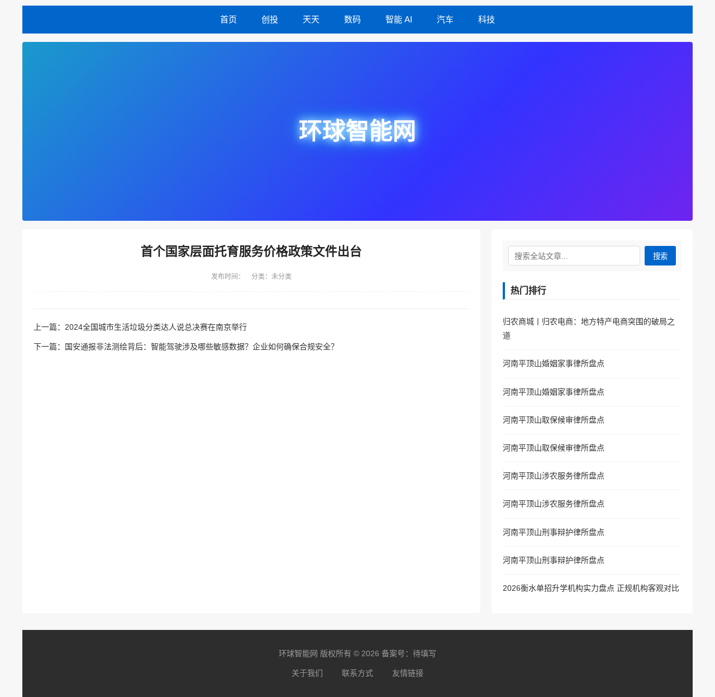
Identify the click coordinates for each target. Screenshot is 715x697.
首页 (228, 19)
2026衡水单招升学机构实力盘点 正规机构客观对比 (591, 588)
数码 (352, 19)
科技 (486, 19)
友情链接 (407, 672)
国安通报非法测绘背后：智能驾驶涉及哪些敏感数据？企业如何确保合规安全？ (202, 346)
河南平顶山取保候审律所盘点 (553, 419)
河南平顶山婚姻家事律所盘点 (553, 363)
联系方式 (357, 672)
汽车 (445, 19)
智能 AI (398, 19)
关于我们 (307, 672)
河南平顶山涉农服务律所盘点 (553, 475)
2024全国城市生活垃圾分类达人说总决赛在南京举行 (156, 327)
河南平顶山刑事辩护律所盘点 (553, 532)
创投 (269, 19)
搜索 (660, 256)
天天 (311, 19)
